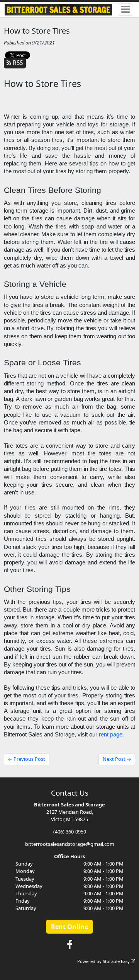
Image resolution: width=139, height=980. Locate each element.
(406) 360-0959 (69, 831)
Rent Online (69, 926)
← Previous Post (26, 758)
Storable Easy (117, 961)
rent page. (111, 734)
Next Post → (117, 758)
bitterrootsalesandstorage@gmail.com (69, 843)
